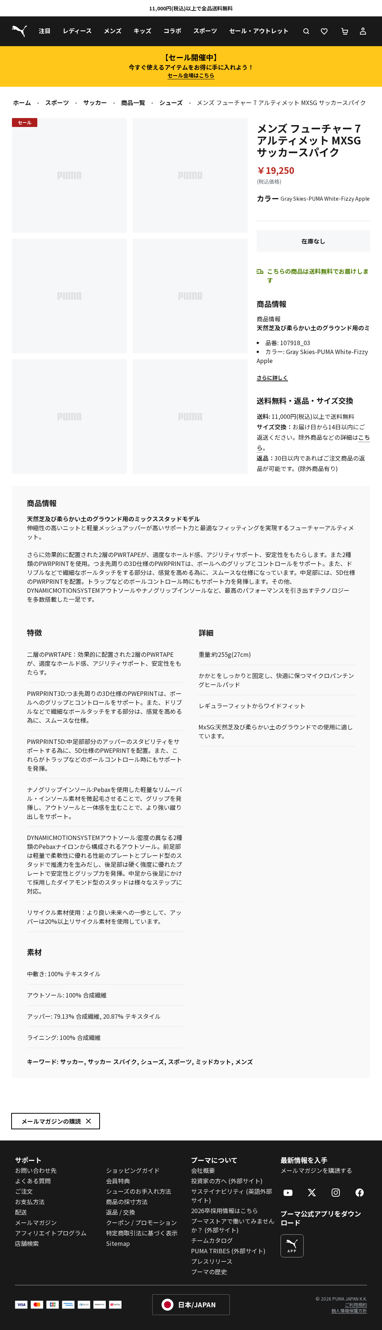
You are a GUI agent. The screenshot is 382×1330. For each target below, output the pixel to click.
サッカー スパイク (112, 1061)
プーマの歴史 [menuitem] (209, 1271)
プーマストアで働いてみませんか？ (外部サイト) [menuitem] (233, 1225)
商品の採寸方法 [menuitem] (127, 1201)
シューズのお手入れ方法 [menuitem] (138, 1191)
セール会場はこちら (191, 75)
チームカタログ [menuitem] (212, 1240)
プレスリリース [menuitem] (211, 1261)
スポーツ (57, 102)
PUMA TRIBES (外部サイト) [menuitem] (228, 1250)
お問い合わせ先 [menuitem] (36, 1170)
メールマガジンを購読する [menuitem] (316, 1170)
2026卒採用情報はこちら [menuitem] (224, 1210)
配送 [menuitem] (21, 1212)
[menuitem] (45, 31)
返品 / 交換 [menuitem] (120, 1212)
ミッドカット (213, 1061)
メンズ (244, 1061)
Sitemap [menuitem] (118, 1243)
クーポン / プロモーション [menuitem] (141, 1222)
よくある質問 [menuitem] (33, 1180)
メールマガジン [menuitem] (36, 1222)
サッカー (95, 102)
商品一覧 (133, 102)
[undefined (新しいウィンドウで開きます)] (292, 1245)
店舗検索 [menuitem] (27, 1243)
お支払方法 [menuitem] (30, 1201)
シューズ (171, 102)
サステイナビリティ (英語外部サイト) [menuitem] (231, 1196)
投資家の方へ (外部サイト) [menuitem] (227, 1180)
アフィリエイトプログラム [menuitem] (51, 1232)
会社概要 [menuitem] (203, 1170)
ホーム (22, 102)
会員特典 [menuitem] (118, 1180)
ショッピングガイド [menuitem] (133, 1170)
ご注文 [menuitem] (24, 1191)
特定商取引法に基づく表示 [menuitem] (142, 1232)
